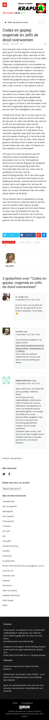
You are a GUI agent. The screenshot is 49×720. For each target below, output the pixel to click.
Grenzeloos (7, 556)
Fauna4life (7, 541)
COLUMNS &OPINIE (24, 242)
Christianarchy (8, 521)
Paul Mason (7, 585)
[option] (26, 22)
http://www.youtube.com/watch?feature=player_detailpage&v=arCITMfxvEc (30, 348)
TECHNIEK (37, 242)
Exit (4, 536)
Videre (5, 605)
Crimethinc (7, 526)
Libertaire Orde (9, 575)
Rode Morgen (8, 600)
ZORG (5, 245)
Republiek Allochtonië (11, 595)
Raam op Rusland (10, 590)
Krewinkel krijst (9, 501)
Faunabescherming (10, 546)
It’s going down (9, 561)
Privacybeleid (27, 703)
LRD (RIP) (6, 44)
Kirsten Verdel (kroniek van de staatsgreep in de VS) (23, 566)
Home (15, 703)
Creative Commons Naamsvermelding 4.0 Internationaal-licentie (23, 712)
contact (28, 688)
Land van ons (8, 570)
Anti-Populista (8, 516)
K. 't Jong (19, 297)
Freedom (6, 551)
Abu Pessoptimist (10, 506)
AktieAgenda (8, 511)
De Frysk (6, 531)
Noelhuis (6, 580)
